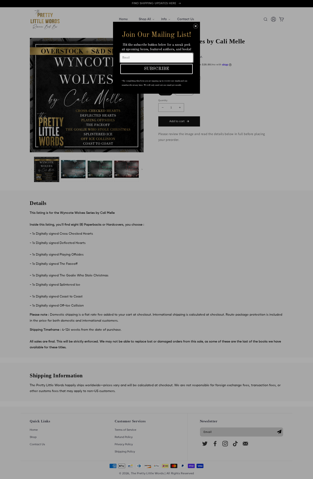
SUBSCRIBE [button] (156, 69)
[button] (195, 26)
